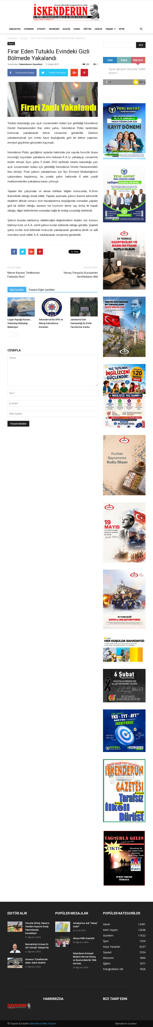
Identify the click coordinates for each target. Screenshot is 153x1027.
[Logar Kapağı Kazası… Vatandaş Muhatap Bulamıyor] (21, 306)
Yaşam (109, 28)
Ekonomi (54, 28)
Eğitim (87, 28)
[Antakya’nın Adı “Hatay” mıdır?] (62, 927)
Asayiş (66, 28)
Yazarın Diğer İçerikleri (42, 289)
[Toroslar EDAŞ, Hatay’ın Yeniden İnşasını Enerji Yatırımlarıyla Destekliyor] (14, 927)
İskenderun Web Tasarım (43, 1023)
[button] (141, 28)
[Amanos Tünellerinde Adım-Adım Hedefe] (14, 963)
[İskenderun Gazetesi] (76, 12)
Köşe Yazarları (111, 946)
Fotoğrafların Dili (113, 969)
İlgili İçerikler (17, 289)
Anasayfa (15, 28)
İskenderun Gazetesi (30, 64)
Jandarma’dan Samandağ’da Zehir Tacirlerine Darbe (81, 323)
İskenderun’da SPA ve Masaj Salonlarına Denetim (51, 323)
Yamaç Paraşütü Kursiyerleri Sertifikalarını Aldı (80, 274)
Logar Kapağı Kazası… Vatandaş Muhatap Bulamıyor (19, 323)
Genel (77, 28)
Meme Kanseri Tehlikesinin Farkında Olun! (23, 274)
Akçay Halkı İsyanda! (83, 938)
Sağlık (98, 28)
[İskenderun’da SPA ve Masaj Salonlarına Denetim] (52, 306)
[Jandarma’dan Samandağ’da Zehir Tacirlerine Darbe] (84, 306)
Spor (121, 28)
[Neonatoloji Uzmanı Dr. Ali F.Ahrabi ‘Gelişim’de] (14, 948)
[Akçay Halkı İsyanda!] (62, 942)
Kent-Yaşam (110, 930)
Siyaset (41, 28)
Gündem (29, 28)
